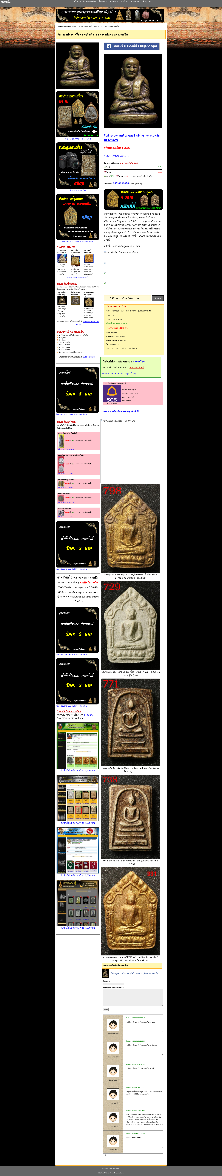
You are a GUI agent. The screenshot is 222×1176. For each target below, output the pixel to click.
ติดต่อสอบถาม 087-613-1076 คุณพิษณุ (77, 241)
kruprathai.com (63, 26)
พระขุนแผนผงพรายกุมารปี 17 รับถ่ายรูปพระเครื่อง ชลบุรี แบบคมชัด (89, 306)
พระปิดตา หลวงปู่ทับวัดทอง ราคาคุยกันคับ (73, 335)
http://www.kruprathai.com (115, 1173)
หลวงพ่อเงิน (66, 587)
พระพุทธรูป (93, 597)
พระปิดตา (63, 583)
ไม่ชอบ (109, 172)
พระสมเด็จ (65, 577)
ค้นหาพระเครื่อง (90, 1)
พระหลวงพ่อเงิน (64, 345)
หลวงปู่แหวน (80, 587)
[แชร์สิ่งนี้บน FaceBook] (132, 49)
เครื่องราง (77, 600)
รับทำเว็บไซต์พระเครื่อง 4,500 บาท (78, 770)
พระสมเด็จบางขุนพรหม (77, 592)
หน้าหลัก (77, 1)
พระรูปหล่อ (83, 597)
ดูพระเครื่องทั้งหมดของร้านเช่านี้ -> (78, 277)
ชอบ (108, 167)
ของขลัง (75, 597)
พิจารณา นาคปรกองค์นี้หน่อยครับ (70, 352)
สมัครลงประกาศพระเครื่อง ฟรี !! (78, 139)
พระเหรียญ (73, 582)
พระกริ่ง (67, 596)
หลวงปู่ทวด (80, 577)
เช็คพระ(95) (103, 1)
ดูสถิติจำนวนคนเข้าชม (119, 1)
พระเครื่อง (75, 26)
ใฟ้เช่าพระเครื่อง (64, 342)
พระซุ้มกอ (62, 337)
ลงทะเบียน (135, 1)
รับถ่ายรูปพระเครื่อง (78, 190)
